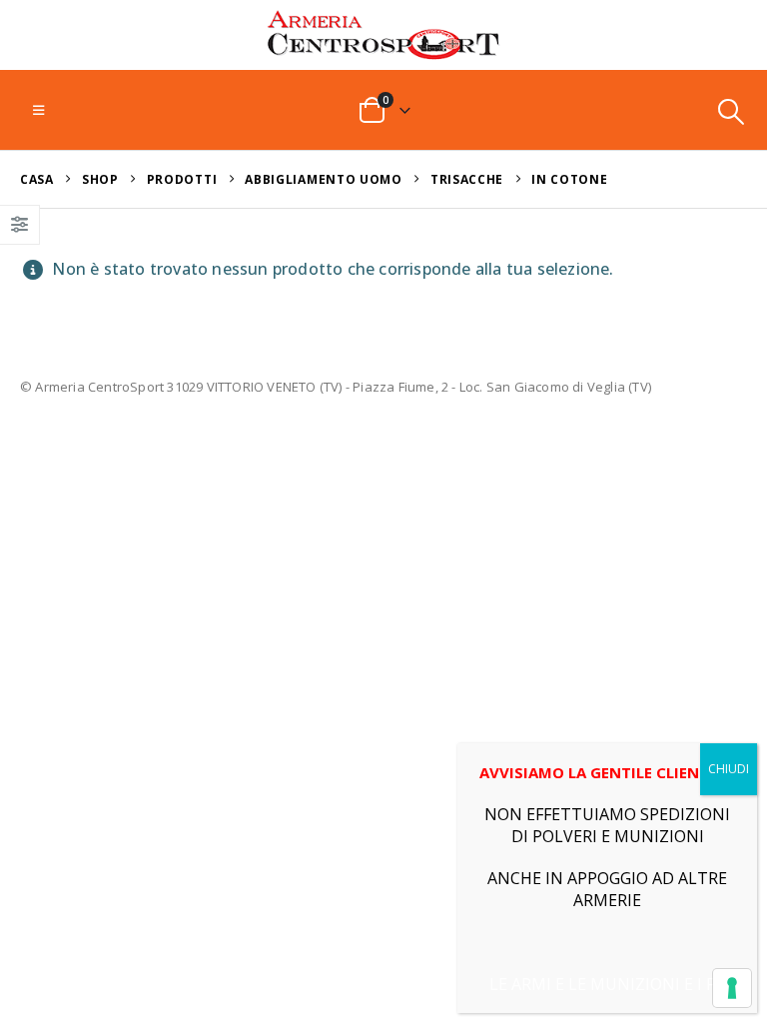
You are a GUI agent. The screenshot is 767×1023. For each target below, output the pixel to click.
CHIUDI (728, 768)
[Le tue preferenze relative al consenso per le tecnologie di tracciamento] (732, 988)
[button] (38, 110)
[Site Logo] (383, 35)
